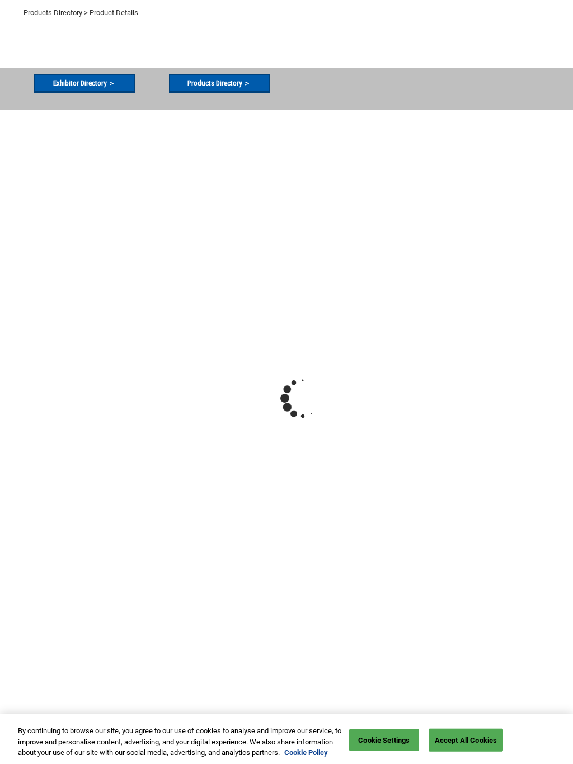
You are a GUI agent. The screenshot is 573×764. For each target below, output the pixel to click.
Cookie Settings (384, 739)
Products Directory (53, 12)
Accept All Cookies (466, 739)
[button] (84, 83)
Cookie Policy (306, 752)
